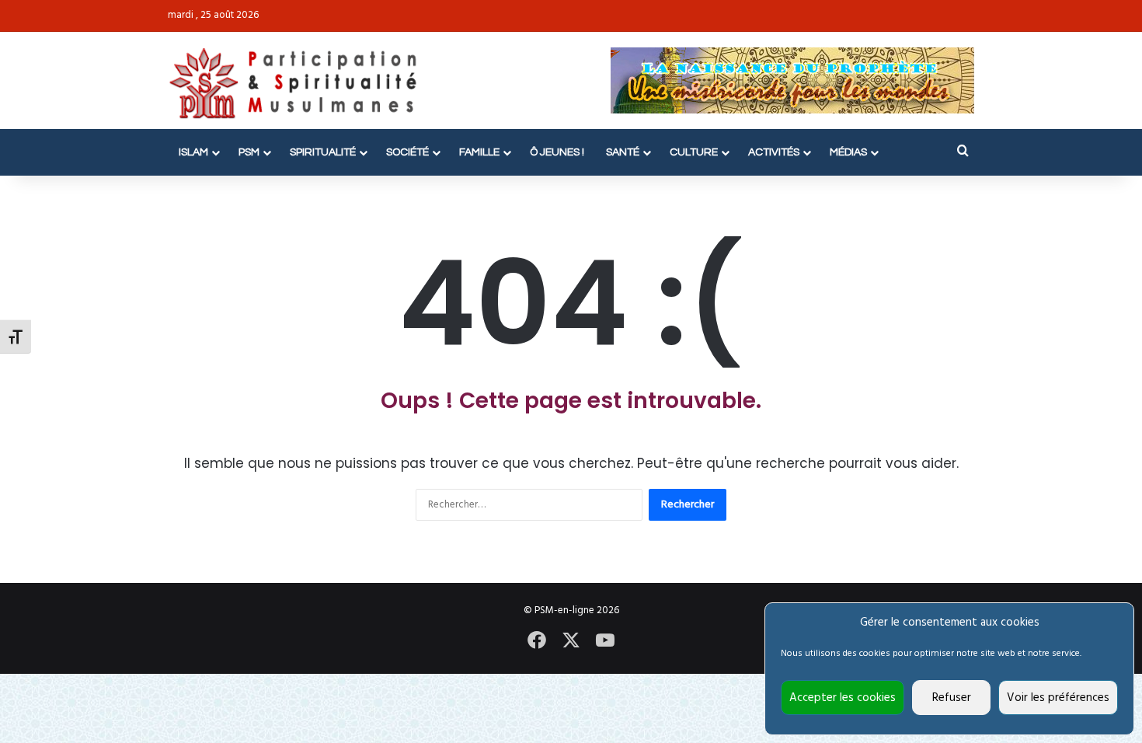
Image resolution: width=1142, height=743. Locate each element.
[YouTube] (605, 640)
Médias (848, 152)
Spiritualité (323, 152)
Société (407, 152)
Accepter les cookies (842, 698)
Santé (622, 152)
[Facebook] (536, 640)
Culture (694, 152)
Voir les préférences (1058, 698)
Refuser (951, 698)
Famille (479, 152)
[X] (571, 640)
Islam (193, 152)
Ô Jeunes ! (557, 152)
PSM (248, 152)
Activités (773, 152)
